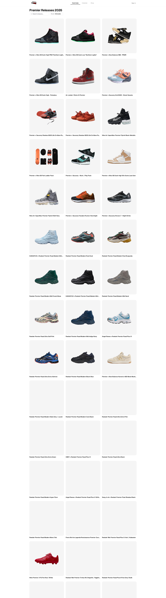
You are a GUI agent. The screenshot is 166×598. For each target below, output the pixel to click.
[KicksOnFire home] (34, 3)
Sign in (134, 3)
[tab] (75, 3)
